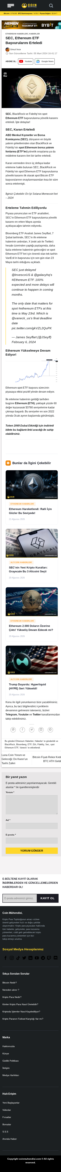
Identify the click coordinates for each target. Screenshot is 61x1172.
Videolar (6, 1110)
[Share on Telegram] (50, 729)
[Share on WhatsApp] (13, 729)
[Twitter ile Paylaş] (31, 729)
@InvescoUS (21, 275)
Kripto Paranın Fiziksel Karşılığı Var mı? (22, 1019)
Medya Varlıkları (10, 1075)
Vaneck (23, 747)
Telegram (11, 714)
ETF (30, 744)
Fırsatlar (6, 1117)
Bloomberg (21, 744)
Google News (47, 61)
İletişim (6, 1068)
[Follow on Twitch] (49, 958)
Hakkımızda (8, 1046)
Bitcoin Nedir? (9, 982)
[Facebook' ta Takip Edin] (5, 958)
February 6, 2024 (24, 342)
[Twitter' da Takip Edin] (24, 958)
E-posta (11, 834)
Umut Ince (15, 49)
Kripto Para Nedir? (11, 997)
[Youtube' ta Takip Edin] (37, 958)
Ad (8, 820)
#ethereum (26, 308)
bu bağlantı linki (23, 429)
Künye (5, 1053)
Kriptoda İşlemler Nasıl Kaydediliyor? (21, 1011)
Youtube (28, 61)
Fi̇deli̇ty (40, 744)
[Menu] (10, 5)
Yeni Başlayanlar (11, 1102)
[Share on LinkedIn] (41, 729)
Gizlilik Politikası (10, 1060)
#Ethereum (19, 280)
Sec (47, 744)
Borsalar (6, 1124)
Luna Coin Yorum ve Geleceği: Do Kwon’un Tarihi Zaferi (15, 759)
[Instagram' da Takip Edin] (12, 958)
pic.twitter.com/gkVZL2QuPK (32, 328)
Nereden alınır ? (10, 990)
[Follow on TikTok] (18, 958)
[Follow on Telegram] (43, 958)
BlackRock (10, 744)
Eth (34, 744)
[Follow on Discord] (55, 958)
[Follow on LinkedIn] (30, 958)
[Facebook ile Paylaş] (22, 729)
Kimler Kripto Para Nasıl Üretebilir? (20, 1004)
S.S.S (5, 1131)
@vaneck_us (21, 318)
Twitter (37, 714)
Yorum (10, 792)
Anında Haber (9, 1139)
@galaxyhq (42, 275)
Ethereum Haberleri (17, 34)
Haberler (34, 34)
